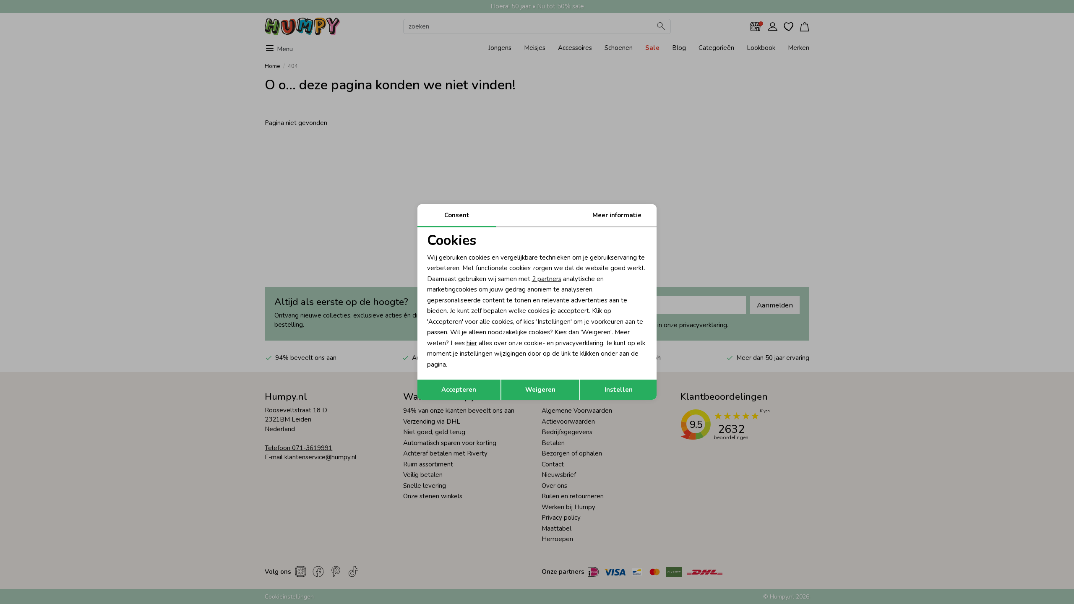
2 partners (546, 279)
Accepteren (458, 389)
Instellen (619, 389)
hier (472, 343)
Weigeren (540, 389)
